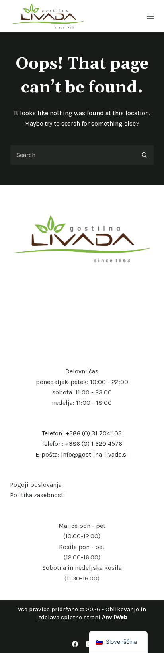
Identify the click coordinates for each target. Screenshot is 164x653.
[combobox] (72, 155)
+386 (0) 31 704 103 (93, 433)
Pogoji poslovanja (36, 484)
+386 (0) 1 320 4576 (93, 443)
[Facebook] (75, 644)
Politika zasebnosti (37, 495)
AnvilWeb (114, 617)
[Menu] (150, 16)
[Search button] (144, 155)
